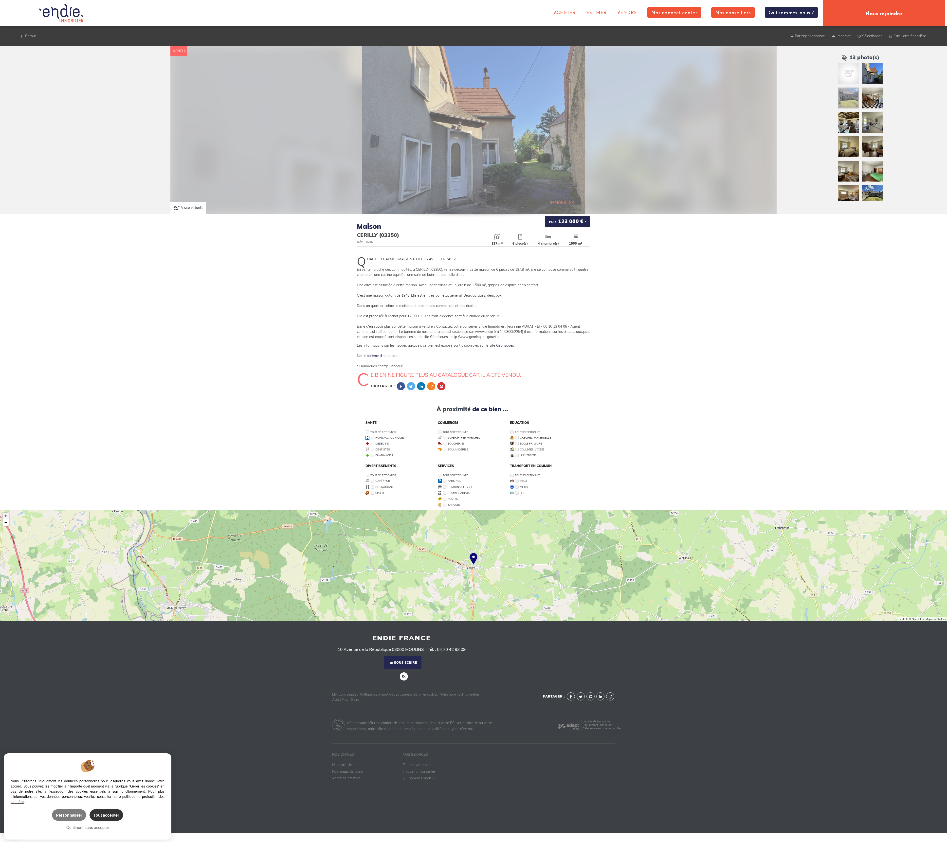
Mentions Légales (345, 694)
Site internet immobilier (597, 725)
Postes (453, 499)
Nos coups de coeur (348, 771)
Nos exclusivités (344, 765)
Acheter (565, 12)
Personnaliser (69, 815)
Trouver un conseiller (419, 771)
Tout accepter (106, 815)
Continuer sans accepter (87, 827)
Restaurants (385, 487)
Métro (524, 487)
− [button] (5, 522)
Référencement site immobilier (602, 728)
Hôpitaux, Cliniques (389, 437)
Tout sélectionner (383, 431)
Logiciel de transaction (597, 721)
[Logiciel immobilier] (568, 725)
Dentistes (382, 449)
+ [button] (5, 515)
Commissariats (459, 493)
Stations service (460, 487)
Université (528, 455)
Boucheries (456, 443)
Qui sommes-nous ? (791, 12)
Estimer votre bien (417, 765)
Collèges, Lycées (532, 449)
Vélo (523, 481)
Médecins (382, 443)
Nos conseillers (733, 12)
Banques (454, 504)
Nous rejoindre (883, 13)
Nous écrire (405, 662)
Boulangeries (458, 449)
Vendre (627, 12)
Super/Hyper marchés (464, 437)
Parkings (454, 481)
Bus (522, 493)
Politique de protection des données (386, 694)
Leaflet (903, 619)
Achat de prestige (346, 778)
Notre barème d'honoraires (378, 356)
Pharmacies (384, 455)
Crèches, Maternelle (535, 437)
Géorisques (505, 345)
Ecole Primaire (531, 443)
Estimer (596, 12)
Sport (379, 493)
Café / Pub (382, 481)
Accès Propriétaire (345, 699)
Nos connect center (674, 12)
